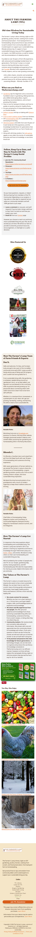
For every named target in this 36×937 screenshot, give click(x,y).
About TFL (18, 897)
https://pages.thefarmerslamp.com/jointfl (18, 164)
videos (10, 553)
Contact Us (18, 895)
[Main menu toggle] (32, 4)
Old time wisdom (8, 123)
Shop (18, 898)
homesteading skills (12, 119)
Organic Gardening (18, 888)
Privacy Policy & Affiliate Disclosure (14, 931)
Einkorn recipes (8, 112)
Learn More (21, 911)
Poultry (18, 886)
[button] (33, 11)
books (5, 553)
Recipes (18, 891)
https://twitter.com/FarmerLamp (15, 181)
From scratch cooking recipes (12, 116)
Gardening (6, 94)
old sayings (28, 133)
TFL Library (18, 883)
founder (6, 69)
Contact (20, 215)
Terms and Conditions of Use (22, 932)
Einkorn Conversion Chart (18, 893)
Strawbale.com (23, 433)
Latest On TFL (18, 884)
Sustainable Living (18, 890)
